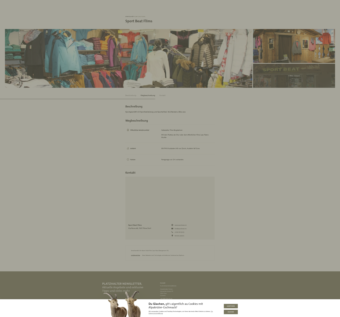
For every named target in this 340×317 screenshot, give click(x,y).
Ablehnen (231, 312)
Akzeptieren (231, 306)
